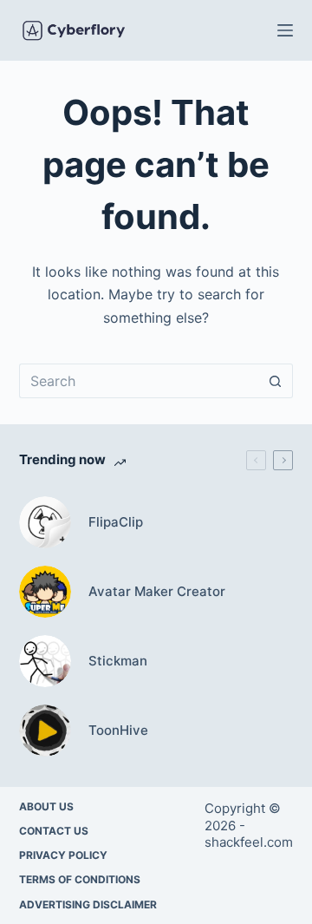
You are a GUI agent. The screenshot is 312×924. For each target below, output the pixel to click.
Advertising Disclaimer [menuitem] (88, 904)
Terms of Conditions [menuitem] (79, 879)
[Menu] (285, 30)
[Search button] (275, 381)
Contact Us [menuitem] (53, 830)
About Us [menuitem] (46, 806)
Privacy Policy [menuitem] (63, 855)
